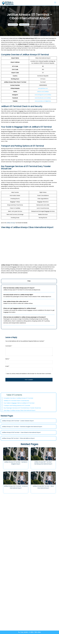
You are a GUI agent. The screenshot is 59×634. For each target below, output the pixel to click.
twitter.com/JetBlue (43, 91)
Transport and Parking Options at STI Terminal (17, 405)
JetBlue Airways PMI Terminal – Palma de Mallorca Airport (18, 438)
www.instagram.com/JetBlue (43, 95)
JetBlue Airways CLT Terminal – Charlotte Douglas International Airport (22, 426)
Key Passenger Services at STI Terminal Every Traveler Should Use (22, 408)
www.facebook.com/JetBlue (43, 98)
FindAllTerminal (12, 24)
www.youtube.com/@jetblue (43, 101)
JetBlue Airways (24, 24)
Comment (8, 346)
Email (7, 366)
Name (7, 359)
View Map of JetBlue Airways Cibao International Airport (19, 410)
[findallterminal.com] (8, 3)
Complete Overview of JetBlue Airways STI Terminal (18, 398)
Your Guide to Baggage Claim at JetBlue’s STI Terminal (19, 403)
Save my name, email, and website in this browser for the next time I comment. (29, 373)
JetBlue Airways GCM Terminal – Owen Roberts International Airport (21, 432)
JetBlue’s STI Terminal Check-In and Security (16, 400)
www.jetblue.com (43, 88)
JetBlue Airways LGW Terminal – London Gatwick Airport (18, 421)
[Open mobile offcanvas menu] (54, 3)
